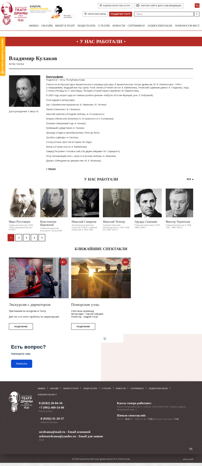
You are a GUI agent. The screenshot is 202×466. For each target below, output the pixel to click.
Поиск (196, 14)
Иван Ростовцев (19, 221)
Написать (21, 363)
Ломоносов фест (187, 25)
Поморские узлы (85, 304)
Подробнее (20, 326)
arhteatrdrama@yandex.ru (57, 436)
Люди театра (86, 25)
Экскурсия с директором (29, 304)
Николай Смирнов (84, 221)
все (189, 178)
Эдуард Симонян (145, 221)
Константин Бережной (48, 223)
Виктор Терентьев (178, 221)
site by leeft (188, 459)
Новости (119, 25)
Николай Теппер (114, 221)
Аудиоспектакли (159, 25)
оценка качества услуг (116, 5)
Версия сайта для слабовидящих (161, 5)
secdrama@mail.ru (52, 431)
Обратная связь (97, 14)
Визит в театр (65, 25)
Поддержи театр (121, 14)
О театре (104, 25)
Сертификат (136, 25)
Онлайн (47, 25)
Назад (52, 168)
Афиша (34, 25)
